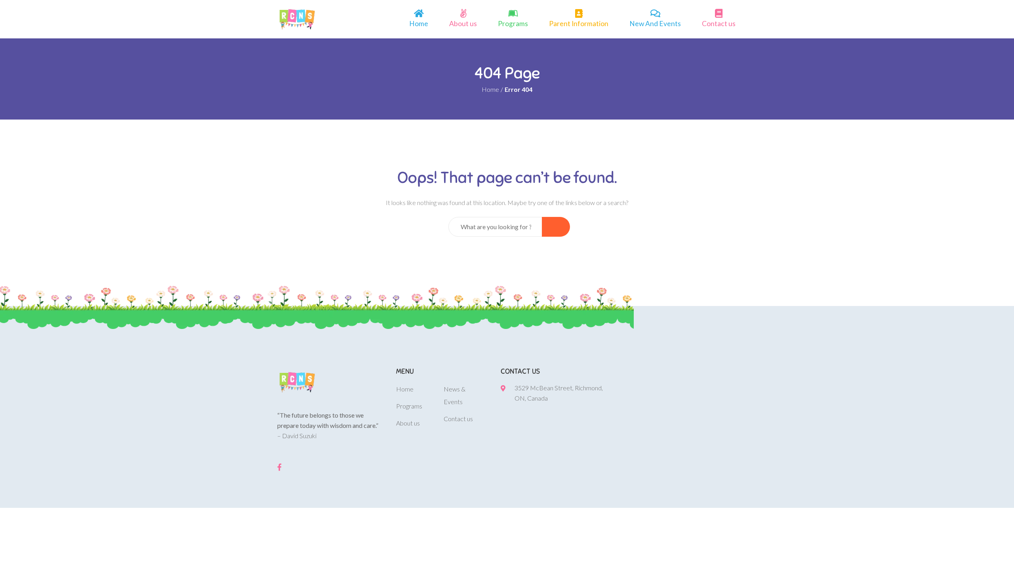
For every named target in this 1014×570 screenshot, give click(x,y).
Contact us (719, 23)
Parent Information (578, 23)
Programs (513, 23)
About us (463, 23)
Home (418, 23)
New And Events (655, 23)
